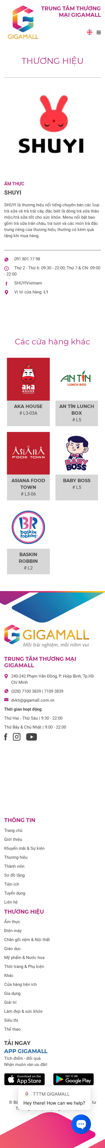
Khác (8, 975)
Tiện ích (11, 884)
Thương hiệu (53, 61)
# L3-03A (28, 413)
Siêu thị (11, 1020)
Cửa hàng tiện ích (20, 984)
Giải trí (10, 1002)
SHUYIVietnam (28, 283)
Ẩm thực (14, 183)
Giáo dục (12, 948)
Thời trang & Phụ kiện (24, 966)
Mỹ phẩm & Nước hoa (24, 957)
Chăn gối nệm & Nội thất (27, 939)
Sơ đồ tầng (14, 875)
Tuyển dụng (14, 893)
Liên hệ (11, 902)
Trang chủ (13, 830)
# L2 (28, 568)
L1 (46, 292)
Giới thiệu (13, 839)
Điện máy (13, 930)
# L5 (76, 420)
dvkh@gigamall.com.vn (32, 700)
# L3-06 (28, 494)
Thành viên (14, 866)
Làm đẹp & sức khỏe (23, 1011)
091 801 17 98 (27, 259)
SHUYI (12, 192)
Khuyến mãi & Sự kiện (24, 848)
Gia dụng (12, 993)
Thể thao (12, 1029)
